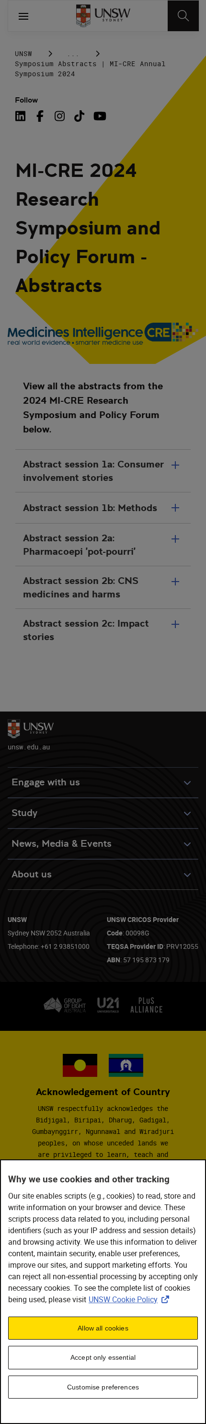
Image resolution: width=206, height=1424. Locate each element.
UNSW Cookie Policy (131, 1299)
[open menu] (23, 15)
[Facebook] (40, 116)
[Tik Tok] (79, 116)
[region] (103, 1291)
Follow (26, 100)
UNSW (23, 53)
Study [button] (24, 812)
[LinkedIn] (22, 116)
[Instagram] (60, 116)
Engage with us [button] (45, 782)
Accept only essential (103, 1357)
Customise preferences (103, 1387)
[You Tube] (99, 116)
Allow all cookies (103, 1328)
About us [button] (31, 874)
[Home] (103, 15)
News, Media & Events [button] (61, 843)
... (73, 53)
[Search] (183, 15)
